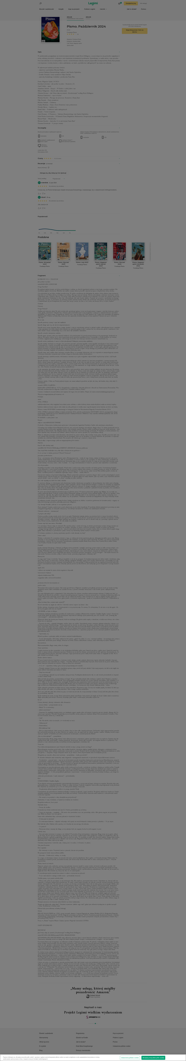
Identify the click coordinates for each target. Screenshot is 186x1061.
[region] (93, 1057)
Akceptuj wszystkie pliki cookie (153, 1057)
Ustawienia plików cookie (130, 1057)
